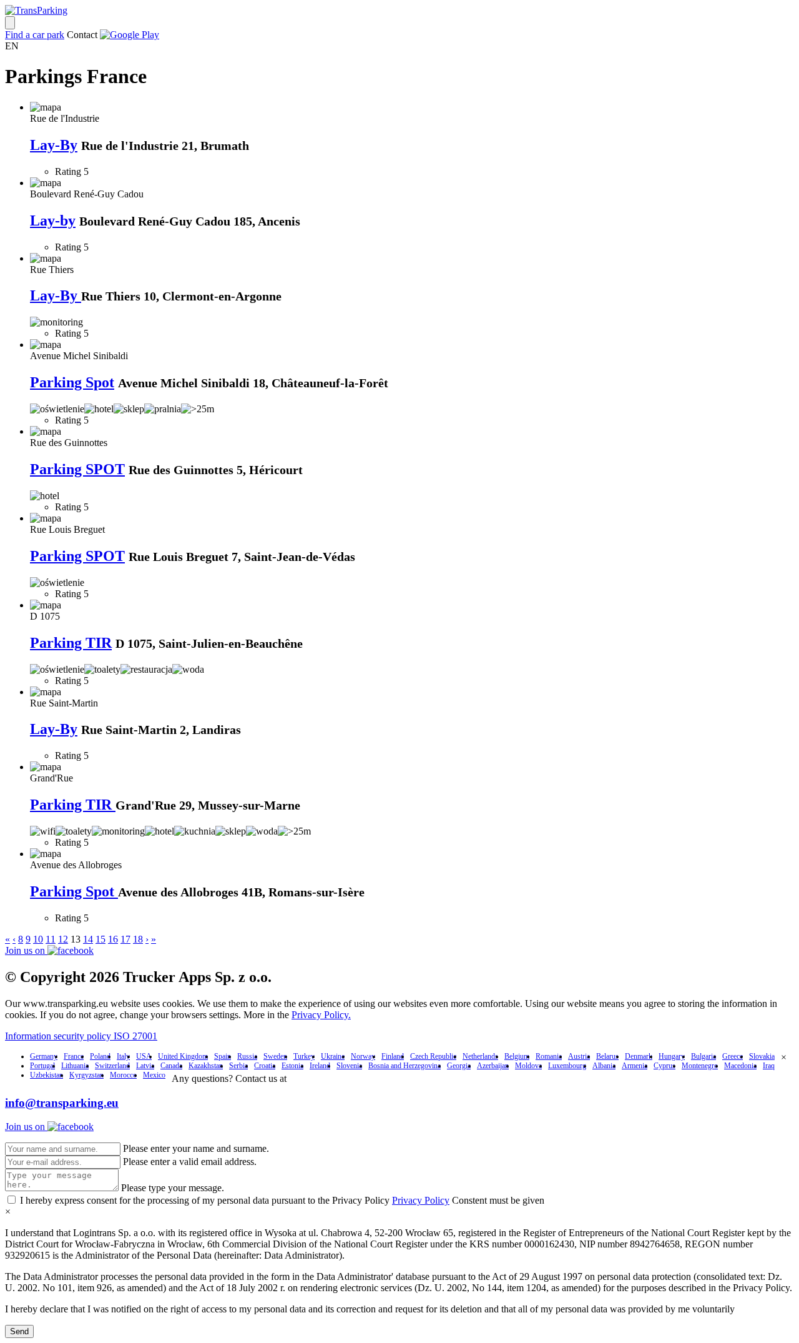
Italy (123, 1056)
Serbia (238, 1065)
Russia (247, 1056)
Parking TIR (71, 643)
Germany (43, 1056)
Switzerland (112, 1065)
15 (100, 939)
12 (63, 939)
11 (51, 939)
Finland (392, 1056)
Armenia (634, 1065)
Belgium (516, 1056)
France (74, 1056)
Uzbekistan (46, 1075)
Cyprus (664, 1065)
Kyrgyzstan (86, 1075)
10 (38, 939)
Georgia (459, 1065)
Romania (549, 1056)
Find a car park (34, 34)
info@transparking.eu (62, 1102)
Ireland (320, 1065)
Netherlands (480, 1056)
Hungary (672, 1056)
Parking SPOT (77, 469)
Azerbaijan (493, 1065)
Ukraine (333, 1056)
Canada (171, 1065)
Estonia (292, 1065)
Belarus (607, 1056)
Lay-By (53, 145)
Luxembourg (567, 1065)
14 (88, 939)
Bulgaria (703, 1056)
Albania (603, 1065)
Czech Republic (433, 1056)
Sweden (275, 1056)
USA (144, 1056)
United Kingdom (183, 1056)
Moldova (528, 1065)
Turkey (304, 1056)
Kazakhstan (206, 1065)
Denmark (638, 1056)
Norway (363, 1056)
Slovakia (762, 1056)
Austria (579, 1056)
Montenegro (700, 1065)
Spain (222, 1056)
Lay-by (53, 220)
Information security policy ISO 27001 (81, 1036)
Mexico (154, 1075)
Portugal (42, 1065)
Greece (732, 1056)
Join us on (26, 950)
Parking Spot (72, 382)
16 (113, 939)
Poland (100, 1056)
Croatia (264, 1065)
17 (125, 939)
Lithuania (75, 1065)
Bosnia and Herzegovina (404, 1065)
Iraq (769, 1065)
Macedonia (740, 1065)
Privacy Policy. (321, 1014)
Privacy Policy (420, 1200)
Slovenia (349, 1065)
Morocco (123, 1075)
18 (138, 939)
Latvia (145, 1065)
